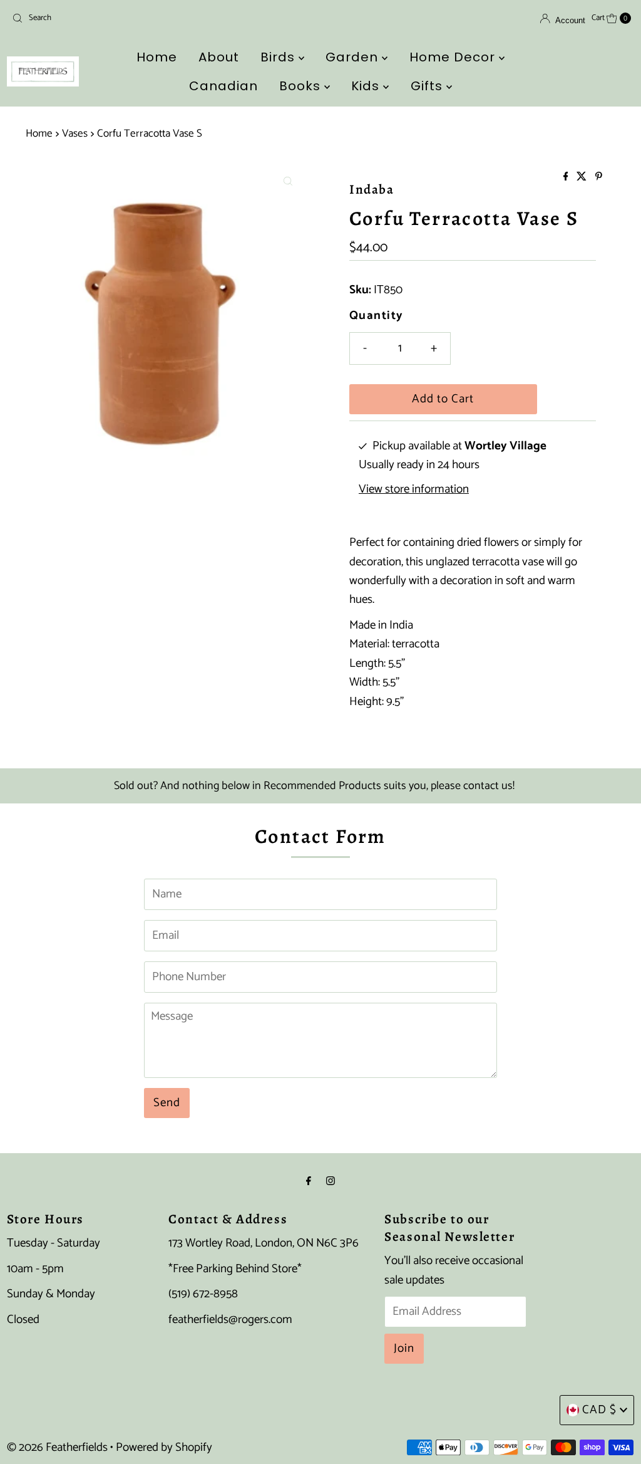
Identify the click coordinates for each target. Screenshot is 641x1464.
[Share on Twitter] (583, 177)
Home (156, 57)
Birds (279, 57)
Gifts (428, 86)
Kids (367, 86)
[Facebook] (308, 1181)
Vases (75, 133)
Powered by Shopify (164, 1447)
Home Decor (454, 57)
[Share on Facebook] (567, 177)
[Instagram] (330, 1181)
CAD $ (599, 1410)
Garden (354, 57)
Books (301, 86)
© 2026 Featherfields (57, 1447)
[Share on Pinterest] (598, 177)
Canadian (223, 86)
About (218, 57)
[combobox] (108, 18)
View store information (414, 489)
